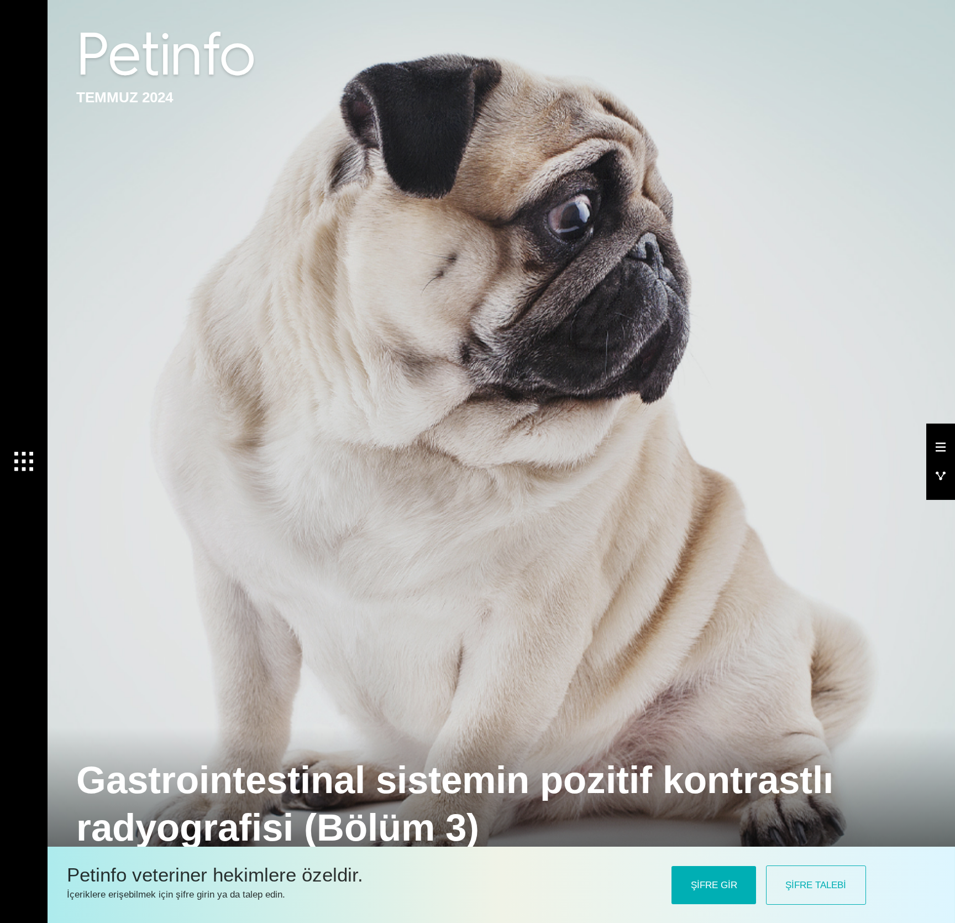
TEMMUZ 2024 (124, 97)
